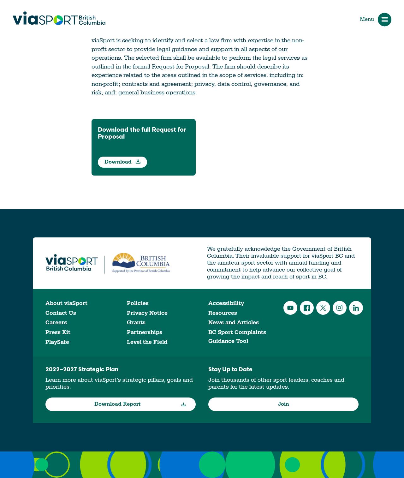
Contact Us (60, 313)
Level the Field (147, 342)
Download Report (117, 404)
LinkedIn (356, 308)
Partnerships (144, 332)
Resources (222, 313)
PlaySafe (57, 342)
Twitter (323, 308)
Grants (136, 322)
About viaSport (66, 303)
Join (283, 404)
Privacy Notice (147, 313)
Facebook (307, 308)
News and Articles (233, 322)
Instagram (340, 308)
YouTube (290, 308)
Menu (367, 19)
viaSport (59, 18)
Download (118, 161)
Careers (56, 322)
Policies (138, 303)
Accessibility (226, 303)
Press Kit (57, 332)
